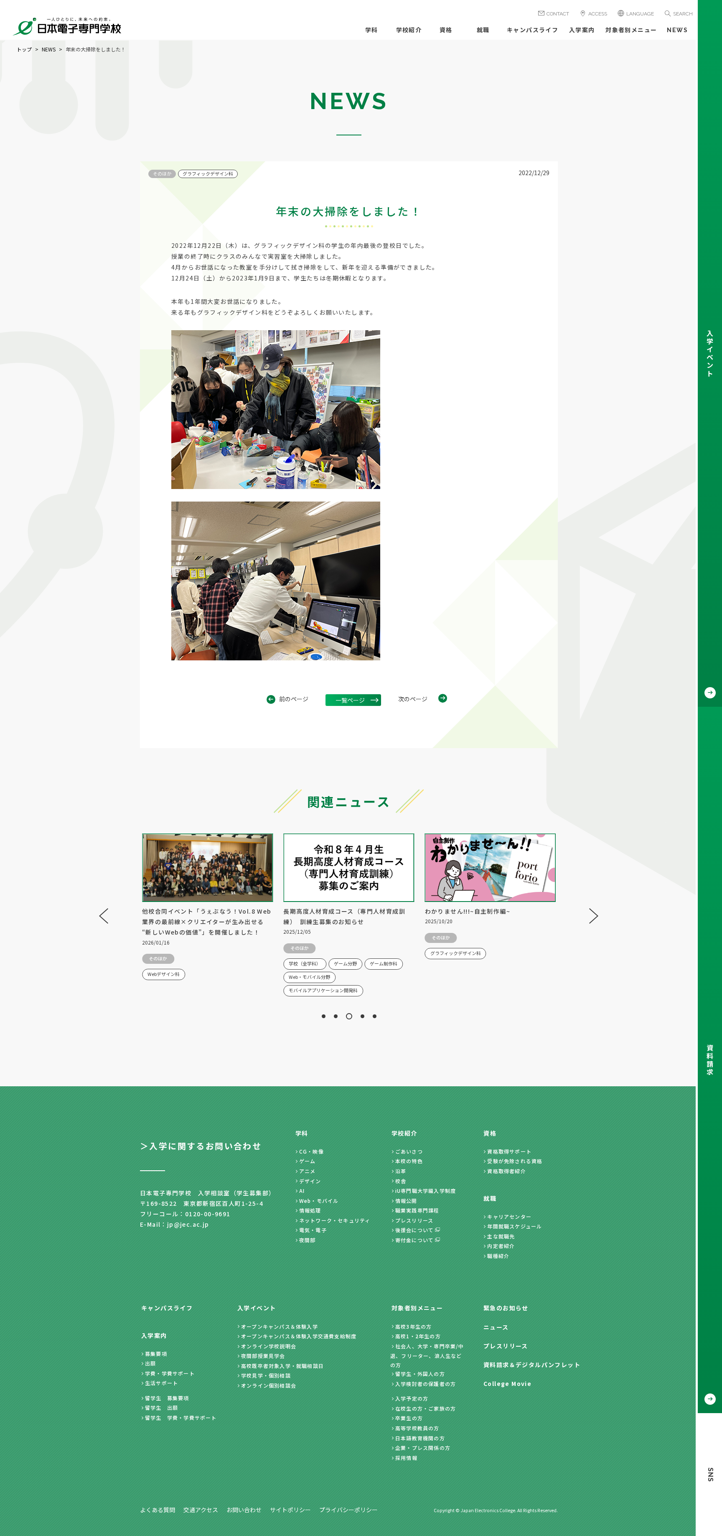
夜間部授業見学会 (263, 1355)
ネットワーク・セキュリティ (335, 1220)
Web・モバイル (319, 1200)
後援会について (414, 1229)
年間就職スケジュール (514, 1226)
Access (597, 14)
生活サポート (161, 1382)
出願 (150, 1363)
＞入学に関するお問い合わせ (201, 1146)
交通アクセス (200, 1509)
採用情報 (406, 1457)
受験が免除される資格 (514, 1160)
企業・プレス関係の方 (422, 1447)
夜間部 (307, 1239)
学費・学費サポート (170, 1373)
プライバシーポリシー (348, 1509)
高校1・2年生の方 (418, 1336)
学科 (371, 30)
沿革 (400, 1170)
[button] (323, 1016)
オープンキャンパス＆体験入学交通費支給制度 (298, 1336)
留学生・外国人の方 (420, 1373)
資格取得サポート (509, 1151)
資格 (446, 30)
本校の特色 (409, 1160)
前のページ (293, 699)
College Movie (507, 1383)
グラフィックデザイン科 (208, 173)
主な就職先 (501, 1236)
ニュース (496, 1327)
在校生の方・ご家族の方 (425, 1408)
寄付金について (414, 1239)
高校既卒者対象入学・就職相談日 (282, 1365)
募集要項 (156, 1353)
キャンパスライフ (532, 30)
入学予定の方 (411, 1398)
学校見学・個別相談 (266, 1375)
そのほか (162, 173)
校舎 (400, 1180)
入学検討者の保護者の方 (425, 1383)
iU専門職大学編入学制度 (425, 1190)
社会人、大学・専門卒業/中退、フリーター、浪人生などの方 (427, 1355)
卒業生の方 (409, 1417)
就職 (483, 30)
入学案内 (582, 30)
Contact (558, 14)
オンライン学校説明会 (268, 1346)
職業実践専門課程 (417, 1210)
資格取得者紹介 (506, 1170)
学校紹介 (409, 30)
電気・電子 (313, 1229)
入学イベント (256, 1308)
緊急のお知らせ (506, 1308)
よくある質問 (157, 1509)
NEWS (677, 30)
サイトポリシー (290, 1509)
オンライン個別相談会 (268, 1385)
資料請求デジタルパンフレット (531, 1364)
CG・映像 (311, 1151)
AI (302, 1190)
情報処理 (310, 1210)
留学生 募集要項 (167, 1397)
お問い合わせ (244, 1509)
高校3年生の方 (413, 1326)
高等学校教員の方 (417, 1428)
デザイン (310, 1180)
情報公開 (406, 1200)
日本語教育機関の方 (420, 1438)
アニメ (307, 1170)
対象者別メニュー (631, 30)
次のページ (412, 699)
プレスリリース (414, 1220)
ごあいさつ (409, 1151)
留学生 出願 (161, 1407)
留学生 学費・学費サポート (181, 1417)
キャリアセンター (509, 1216)
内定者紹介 (501, 1245)
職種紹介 (498, 1255)
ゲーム (307, 1160)
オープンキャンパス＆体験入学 (279, 1326)
